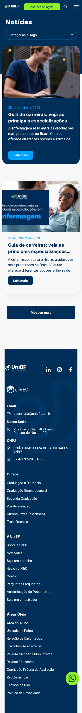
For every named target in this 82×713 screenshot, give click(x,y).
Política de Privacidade (24, 693)
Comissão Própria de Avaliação (30, 669)
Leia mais (20, 155)
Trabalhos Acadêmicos (24, 646)
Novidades (15, 553)
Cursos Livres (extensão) (26, 514)
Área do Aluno (17, 623)
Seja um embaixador (22, 599)
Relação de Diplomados (24, 638)
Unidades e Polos (20, 631)
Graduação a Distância (24, 483)
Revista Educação (20, 662)
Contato (13, 576)
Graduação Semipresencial (27, 490)
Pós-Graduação (19, 506)
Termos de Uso (18, 685)
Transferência (17, 522)
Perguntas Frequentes (23, 584)
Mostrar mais (41, 312)
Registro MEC (17, 568)
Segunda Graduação (22, 498)
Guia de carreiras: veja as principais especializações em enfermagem (37, 121)
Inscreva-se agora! (42, 7)
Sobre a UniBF (17, 545)
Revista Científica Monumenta (29, 654)
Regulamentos (18, 677)
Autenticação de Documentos (29, 592)
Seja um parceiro (19, 561)
